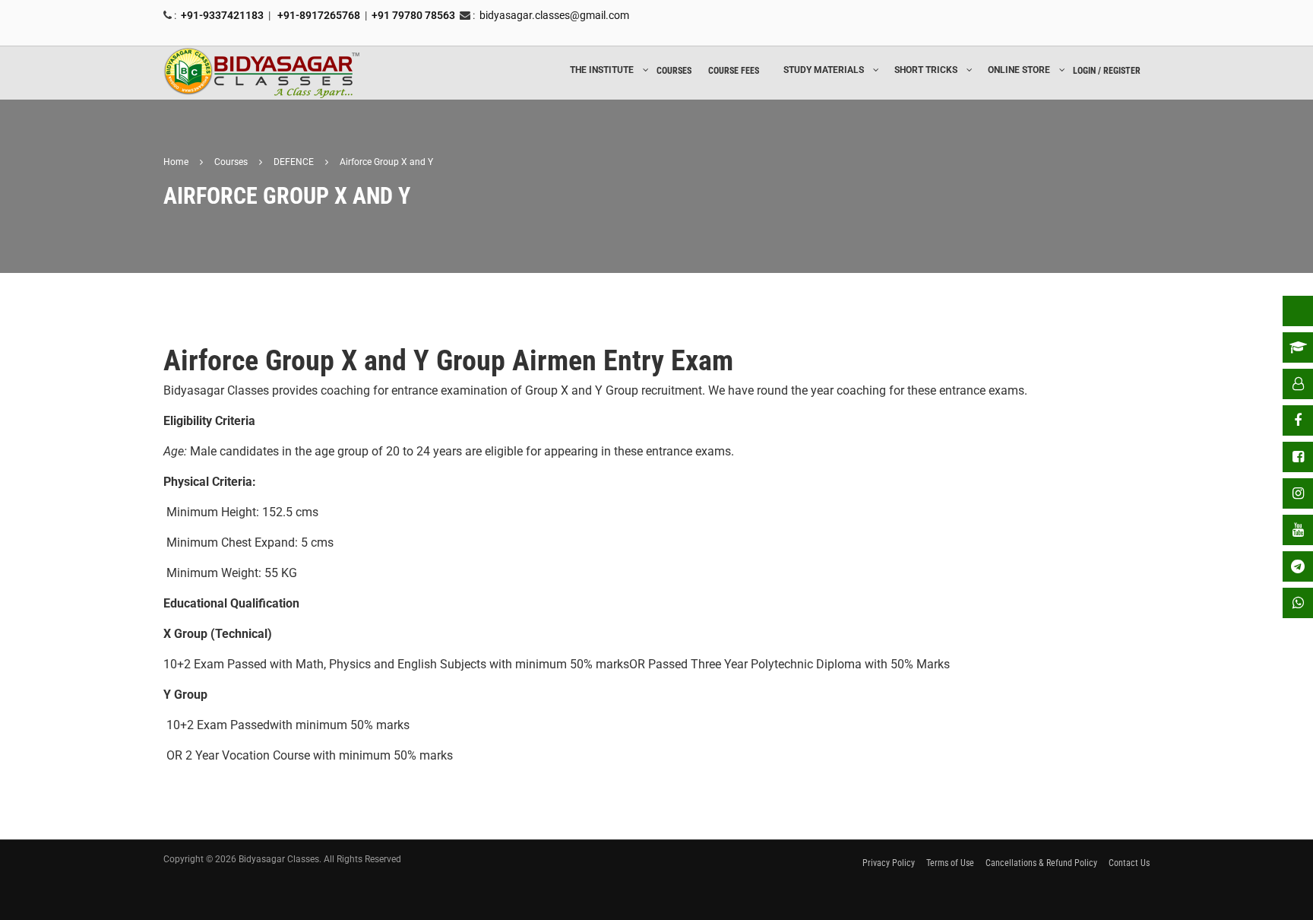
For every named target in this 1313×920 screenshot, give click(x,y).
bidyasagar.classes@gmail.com (554, 15)
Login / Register (1107, 70)
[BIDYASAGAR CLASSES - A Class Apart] (262, 73)
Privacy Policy (888, 863)
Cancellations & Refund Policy (1041, 863)
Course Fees (733, 70)
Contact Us (1129, 863)
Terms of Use (950, 863)
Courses (673, 70)
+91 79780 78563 (413, 15)
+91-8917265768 (317, 15)
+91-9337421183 (222, 15)
